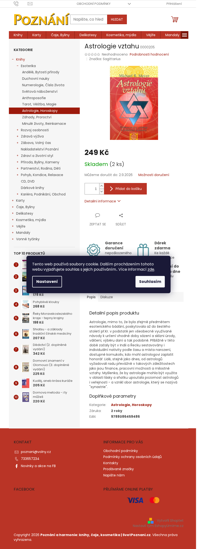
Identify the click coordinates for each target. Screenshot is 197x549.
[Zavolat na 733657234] (21, 3)
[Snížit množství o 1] (101, 191)
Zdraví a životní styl (37, 155)
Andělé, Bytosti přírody (40, 72)
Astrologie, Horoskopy (40, 110)
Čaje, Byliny (25, 207)
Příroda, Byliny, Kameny (40, 162)
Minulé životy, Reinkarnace (44, 123)
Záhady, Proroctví (36, 117)
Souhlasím (150, 281)
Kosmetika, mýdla (31, 219)
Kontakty (110, 463)
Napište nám (114, 475)
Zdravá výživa (32, 136)
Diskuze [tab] (106, 297)
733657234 (30, 458)
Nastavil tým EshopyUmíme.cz (158, 525)
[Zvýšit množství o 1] (101, 186)
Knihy (20, 59)
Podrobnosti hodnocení (149, 54)
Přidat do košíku (129, 188)
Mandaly (23, 232)
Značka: (105, 59)
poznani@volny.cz (36, 451)
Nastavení (47, 281)
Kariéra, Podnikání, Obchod (43, 194)
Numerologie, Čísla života (43, 85)
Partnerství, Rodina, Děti (41, 168)
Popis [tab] (91, 297)
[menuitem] (18, 35)
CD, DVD (28, 181)
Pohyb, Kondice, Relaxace (42, 174)
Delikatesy (24, 213)
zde (151, 269)
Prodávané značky (118, 469)
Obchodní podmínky (94, 3)
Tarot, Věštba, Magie (39, 104)
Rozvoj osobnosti (35, 130)
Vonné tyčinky (28, 239)
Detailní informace (100, 201)
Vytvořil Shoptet (170, 520)
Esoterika (28, 65)
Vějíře (20, 226)
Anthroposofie (34, 98)
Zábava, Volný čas (36, 142)
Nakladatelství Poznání (40, 149)
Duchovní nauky (35, 78)
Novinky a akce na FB (38, 465)
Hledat (117, 19)
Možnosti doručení (153, 175)
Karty (20, 200)
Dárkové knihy (32, 187)
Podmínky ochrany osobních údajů (132, 456)
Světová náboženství (39, 91)
